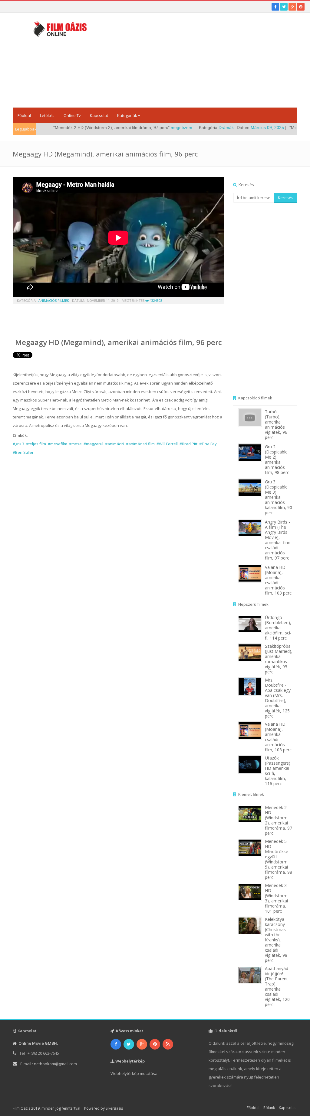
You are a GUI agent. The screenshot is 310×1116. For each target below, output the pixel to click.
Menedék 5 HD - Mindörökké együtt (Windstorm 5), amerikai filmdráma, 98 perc (278, 859)
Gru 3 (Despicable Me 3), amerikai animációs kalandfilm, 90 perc (278, 497)
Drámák (205, 127)
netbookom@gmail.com (55, 1063)
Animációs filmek (53, 300)
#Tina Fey (208, 444)
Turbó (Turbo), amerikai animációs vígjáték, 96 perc (276, 424)
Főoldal (24, 115)
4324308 (155, 300)
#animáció (114, 444)
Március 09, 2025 (246, 127)
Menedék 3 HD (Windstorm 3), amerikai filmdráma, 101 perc (276, 898)
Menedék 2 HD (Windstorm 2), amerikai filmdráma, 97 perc (278, 820)
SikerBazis (114, 1108)
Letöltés (47, 115)
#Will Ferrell (167, 444)
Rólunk (269, 1107)
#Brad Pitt (188, 444)
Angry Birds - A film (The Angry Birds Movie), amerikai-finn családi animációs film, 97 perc (277, 540)
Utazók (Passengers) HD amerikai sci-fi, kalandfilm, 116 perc (277, 770)
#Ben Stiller (23, 452)
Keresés (285, 197)
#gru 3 (18, 444)
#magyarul (93, 444)
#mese (75, 444)
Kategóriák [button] (127, 115)
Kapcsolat (99, 115)
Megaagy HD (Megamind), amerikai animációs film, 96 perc (118, 342)
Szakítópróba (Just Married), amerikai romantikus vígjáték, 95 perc (278, 659)
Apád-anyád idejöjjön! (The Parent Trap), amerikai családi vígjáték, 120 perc (277, 986)
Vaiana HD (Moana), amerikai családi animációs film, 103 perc (278, 580)
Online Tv (72, 115)
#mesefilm (57, 444)
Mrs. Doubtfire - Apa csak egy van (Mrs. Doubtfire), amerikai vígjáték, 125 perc (278, 698)
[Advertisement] (208, 62)
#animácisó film (140, 444)
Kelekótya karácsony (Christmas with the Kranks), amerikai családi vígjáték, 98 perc (276, 939)
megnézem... (162, 127)
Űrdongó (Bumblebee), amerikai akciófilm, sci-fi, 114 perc (278, 627)
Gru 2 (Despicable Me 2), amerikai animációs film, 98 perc (277, 459)
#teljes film (36, 444)
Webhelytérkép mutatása (133, 1073)
